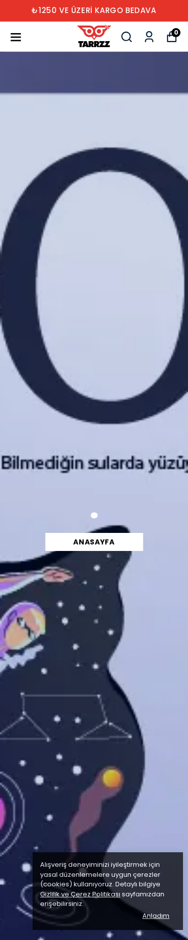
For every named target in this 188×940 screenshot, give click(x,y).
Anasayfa (94, 542)
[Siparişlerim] (149, 37)
